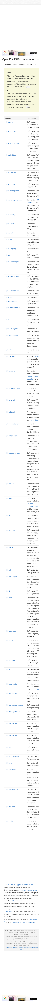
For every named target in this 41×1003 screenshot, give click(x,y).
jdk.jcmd (9, 516)
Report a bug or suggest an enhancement (19, 885)
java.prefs (10, 233)
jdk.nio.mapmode (12, 756)
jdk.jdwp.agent (11, 576)
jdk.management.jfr (13, 712)
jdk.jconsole (10, 530)
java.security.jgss (12, 262)
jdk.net (8, 747)
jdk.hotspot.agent (12, 424)
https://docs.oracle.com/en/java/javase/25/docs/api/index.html (22, 948)
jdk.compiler (10, 371)
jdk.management (12, 693)
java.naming (10, 214)
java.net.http (11, 224)
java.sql (9, 297)
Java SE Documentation (29, 890)
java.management (12, 191)
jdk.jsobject (10, 660)
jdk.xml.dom (10, 807)
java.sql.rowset (11, 301)
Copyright (8, 911)
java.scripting (11, 249)
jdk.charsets (10, 356)
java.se (8, 255)
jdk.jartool (10, 484)
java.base (9, 122)
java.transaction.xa (13, 308)
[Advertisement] (20, 28)
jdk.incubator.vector (13, 453)
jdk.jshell (9, 640)
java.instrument (12, 172)
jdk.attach (10, 350)
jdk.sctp (9, 763)
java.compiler (11, 131)
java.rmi (9, 239)
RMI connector (33, 201)
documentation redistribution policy (24, 922)
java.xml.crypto (12, 329)
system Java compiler (32, 377)
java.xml (9, 320)
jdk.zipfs (9, 821)
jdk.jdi (8, 570)
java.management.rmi (14, 200)
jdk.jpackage (11, 631)
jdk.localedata (11, 684)
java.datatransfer (12, 143)
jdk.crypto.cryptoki (13, 388)
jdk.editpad (10, 412)
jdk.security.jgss (12, 789)
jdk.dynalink (10, 400)
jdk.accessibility (12, 335)
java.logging (10, 184)
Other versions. (17, 901)
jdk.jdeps (9, 547)
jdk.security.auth (12, 769)
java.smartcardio (12, 291)
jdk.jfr (8, 591)
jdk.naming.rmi (11, 735)
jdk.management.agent (14, 705)
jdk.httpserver (11, 436)
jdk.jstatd (9, 669)
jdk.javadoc (10, 498)
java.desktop (11, 155)
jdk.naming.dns (11, 723)
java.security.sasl (12, 276)
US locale (35, 689)
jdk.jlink (9, 598)
